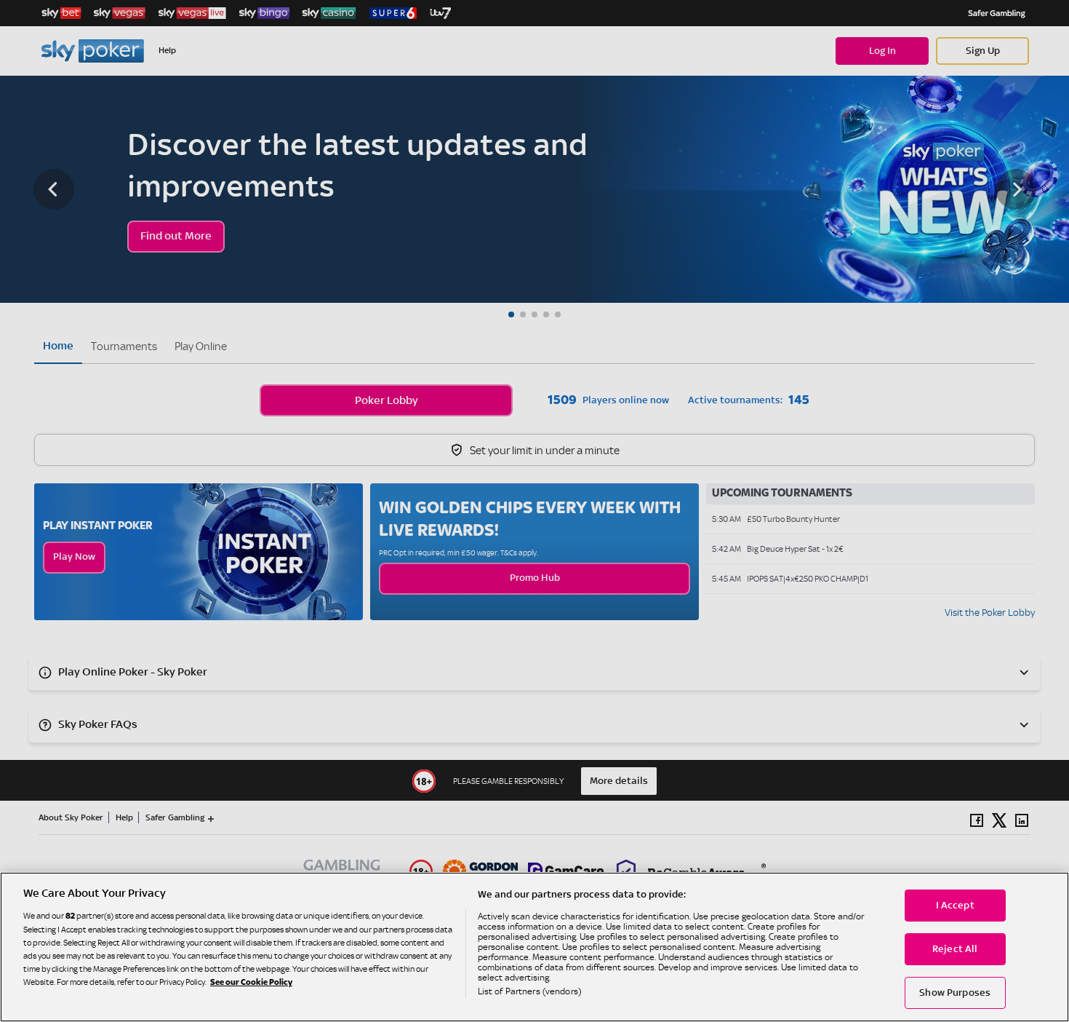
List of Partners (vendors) (529, 991)
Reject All (954, 949)
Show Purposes (954, 992)
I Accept (955, 905)
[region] (534, 947)
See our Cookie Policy (251, 982)
